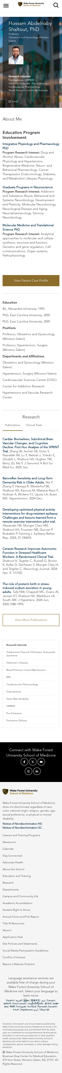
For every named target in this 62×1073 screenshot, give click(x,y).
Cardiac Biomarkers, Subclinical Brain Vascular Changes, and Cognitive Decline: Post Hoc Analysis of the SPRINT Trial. (31, 445)
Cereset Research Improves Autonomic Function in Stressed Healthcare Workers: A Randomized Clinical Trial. (29, 553)
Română (32, 1006)
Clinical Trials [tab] (34, 425)
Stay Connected (12, 855)
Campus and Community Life (20, 896)
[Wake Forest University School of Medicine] (31, 792)
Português (21, 1006)
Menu (6, 4)
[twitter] (33, 762)
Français (51, 1000)
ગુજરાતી (7, 1003)
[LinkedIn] (37, 771)
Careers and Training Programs (21, 835)
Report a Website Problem (19, 964)
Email (15, 101)
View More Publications (31, 620)
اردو (36, 1009)
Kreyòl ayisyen (20, 1003)
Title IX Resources (13, 923)
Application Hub (13, 937)
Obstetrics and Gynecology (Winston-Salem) (29, 39)
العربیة (19, 1000)
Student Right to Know (16, 909)
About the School (13, 869)
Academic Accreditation (17, 903)
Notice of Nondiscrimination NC (22, 823)
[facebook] (24, 762)
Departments (11, 889)
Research (8, 882)
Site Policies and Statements (20, 943)
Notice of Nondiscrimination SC (22, 827)
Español (10, 1000)
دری (43, 1000)
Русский (42, 1006)
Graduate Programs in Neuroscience (28, 187)
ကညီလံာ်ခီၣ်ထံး (35, 1003)
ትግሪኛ (16, 1009)
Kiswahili (52, 1006)
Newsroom (9, 842)
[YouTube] (41, 762)
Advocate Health (13, 862)
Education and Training (17, 876)
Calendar (8, 848)
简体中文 (35, 1000)
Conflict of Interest (14, 957)
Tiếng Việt (44, 1009)
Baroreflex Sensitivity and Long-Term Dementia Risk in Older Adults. (28, 480)
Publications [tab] (12, 425)
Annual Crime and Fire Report (21, 916)
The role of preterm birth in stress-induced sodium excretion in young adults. (27, 588)
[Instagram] (28, 771)
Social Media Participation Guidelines (25, 950)
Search (55, 2)
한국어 (48, 1003)
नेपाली (12, 1006)
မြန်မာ (26, 1000)
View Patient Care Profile (31, 280)
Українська (26, 1009)
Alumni (7, 930)
